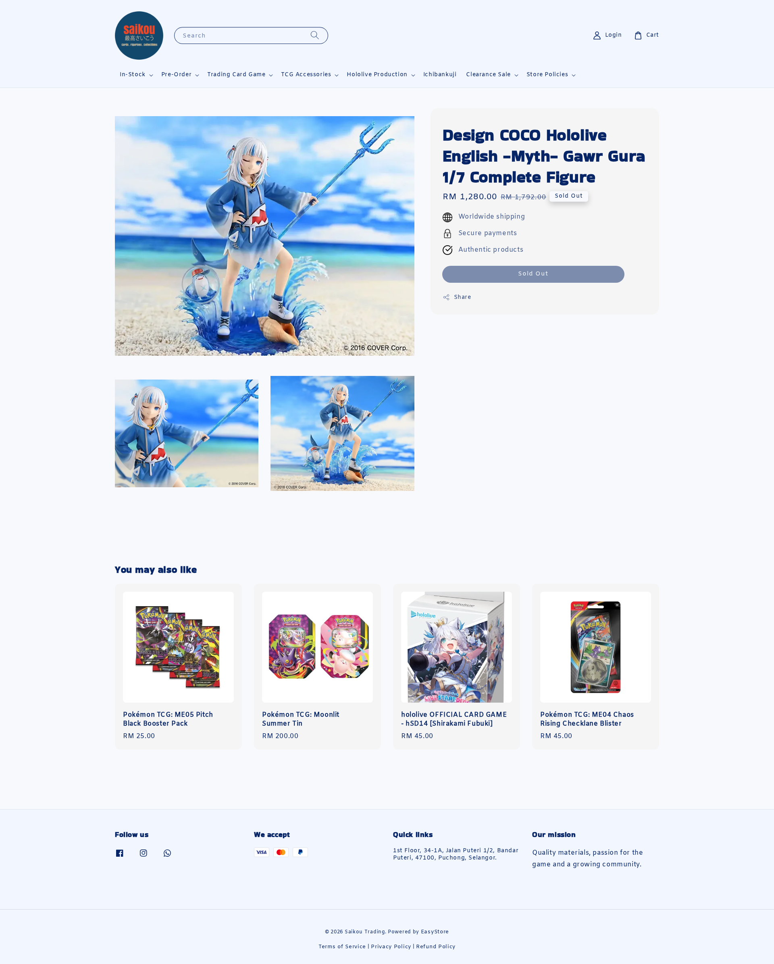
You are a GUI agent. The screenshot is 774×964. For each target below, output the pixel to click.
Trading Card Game (236, 75)
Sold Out (533, 274)
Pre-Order (176, 75)
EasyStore (435, 932)
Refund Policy (436, 946)
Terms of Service (342, 946)
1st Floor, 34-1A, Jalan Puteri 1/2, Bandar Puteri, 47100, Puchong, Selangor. (455, 854)
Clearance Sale (488, 75)
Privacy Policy (391, 946)
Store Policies (547, 75)
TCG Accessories (306, 75)
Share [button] (462, 297)
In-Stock (133, 75)
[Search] (315, 35)
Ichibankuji (440, 75)
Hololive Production (377, 75)
